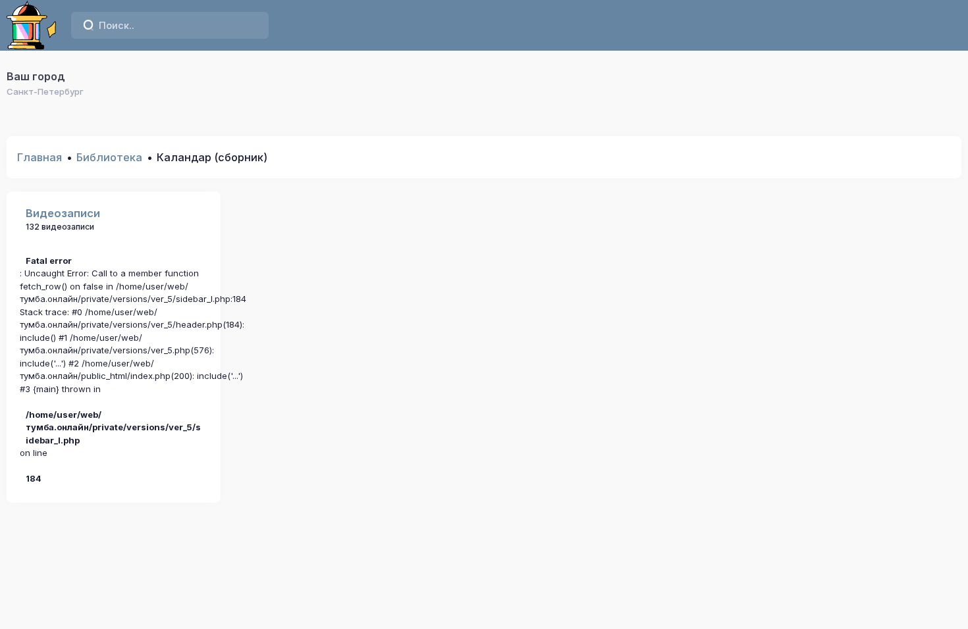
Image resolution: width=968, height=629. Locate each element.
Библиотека (109, 157)
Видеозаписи (63, 213)
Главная (39, 157)
